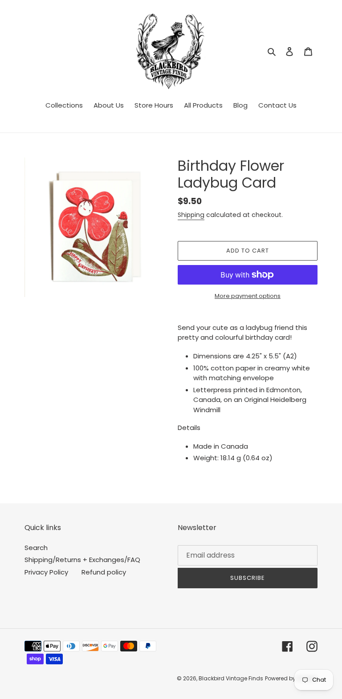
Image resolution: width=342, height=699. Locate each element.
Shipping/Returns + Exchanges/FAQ (82, 559)
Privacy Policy (46, 572)
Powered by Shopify (291, 678)
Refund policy (103, 572)
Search (36, 547)
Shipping (191, 214)
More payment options (248, 296)
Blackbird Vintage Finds (231, 678)
